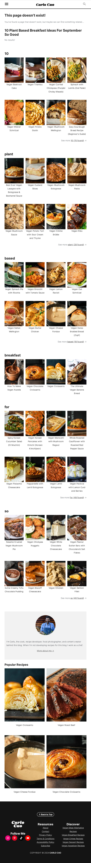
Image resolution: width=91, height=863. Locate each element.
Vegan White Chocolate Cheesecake (56, 545)
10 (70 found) (77, 140)
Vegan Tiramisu (35, 84)
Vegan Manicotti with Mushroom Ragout (56, 441)
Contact (45, 831)
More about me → (45, 651)
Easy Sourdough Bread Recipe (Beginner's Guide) (77, 130)
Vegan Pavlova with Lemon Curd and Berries (76, 487)
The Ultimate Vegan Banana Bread (77, 390)
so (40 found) (77, 598)
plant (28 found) (76, 244)
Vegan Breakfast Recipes (73, 835)
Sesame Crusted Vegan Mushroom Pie (14, 545)
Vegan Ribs (76, 231)
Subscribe (45, 846)
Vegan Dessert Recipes (73, 842)
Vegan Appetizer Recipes (73, 846)
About (45, 828)
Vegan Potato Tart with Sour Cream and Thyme (35, 234)
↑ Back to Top (45, 814)
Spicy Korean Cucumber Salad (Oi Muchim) (14, 441)
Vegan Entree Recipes (73, 838)
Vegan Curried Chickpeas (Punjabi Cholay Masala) (56, 88)
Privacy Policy (45, 835)
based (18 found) (75, 342)
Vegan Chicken (56, 588)
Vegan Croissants (55, 386)
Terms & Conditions (45, 838)
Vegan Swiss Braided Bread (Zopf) (77, 331)
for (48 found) (77, 497)
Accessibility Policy (45, 842)
